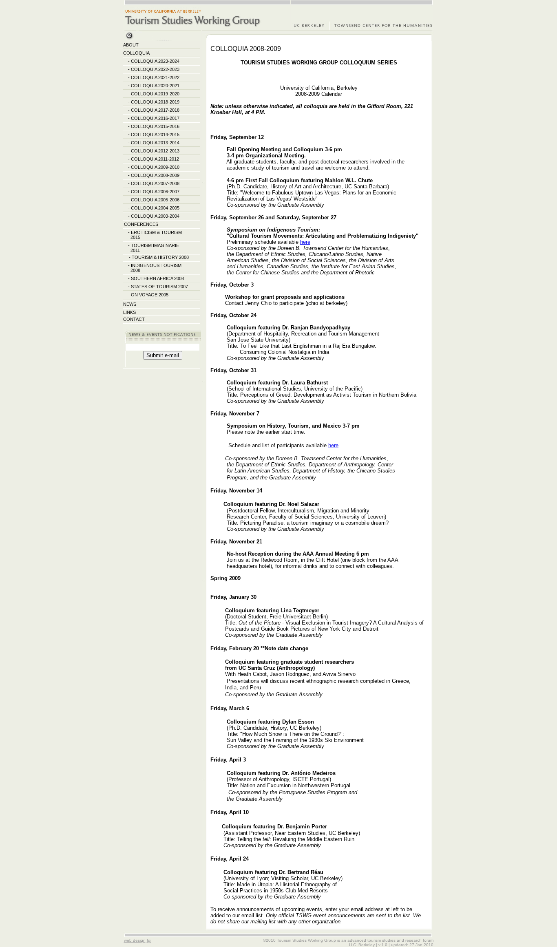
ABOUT (131, 44)
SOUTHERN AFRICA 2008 (157, 278)
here (305, 242)
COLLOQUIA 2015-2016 (155, 126)
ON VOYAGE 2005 (149, 294)
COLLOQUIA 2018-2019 (155, 101)
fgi (149, 940)
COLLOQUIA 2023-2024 (155, 61)
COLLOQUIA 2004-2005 (155, 207)
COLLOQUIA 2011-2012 (155, 159)
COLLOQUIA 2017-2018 (155, 110)
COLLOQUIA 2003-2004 (155, 216)
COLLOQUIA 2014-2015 (155, 134)
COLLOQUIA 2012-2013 (155, 150)
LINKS (129, 312)
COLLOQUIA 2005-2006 (155, 199)
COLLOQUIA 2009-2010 (155, 167)
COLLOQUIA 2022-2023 (155, 69)
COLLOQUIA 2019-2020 (155, 93)
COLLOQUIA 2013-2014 (155, 142)
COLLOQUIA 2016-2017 (155, 118)
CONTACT (134, 319)
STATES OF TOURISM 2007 (159, 286)
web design (135, 940)
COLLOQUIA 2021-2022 (155, 77)
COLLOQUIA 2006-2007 (155, 191)
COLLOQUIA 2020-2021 (155, 85)
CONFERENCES (141, 224)
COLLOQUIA (136, 53)
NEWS (129, 304)
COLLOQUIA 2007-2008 (155, 183)
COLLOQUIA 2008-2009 (155, 175)
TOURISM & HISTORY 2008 (160, 257)
